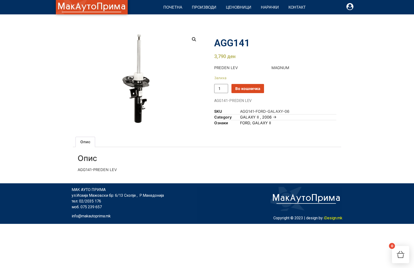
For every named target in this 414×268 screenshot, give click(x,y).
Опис (85, 141)
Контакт (297, 7)
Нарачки (270, 7)
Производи (204, 7)
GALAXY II (261, 122)
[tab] (85, 142)
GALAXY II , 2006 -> (258, 117)
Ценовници (238, 7)
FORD (245, 122)
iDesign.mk (333, 218)
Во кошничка (247, 88)
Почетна (172, 7)
